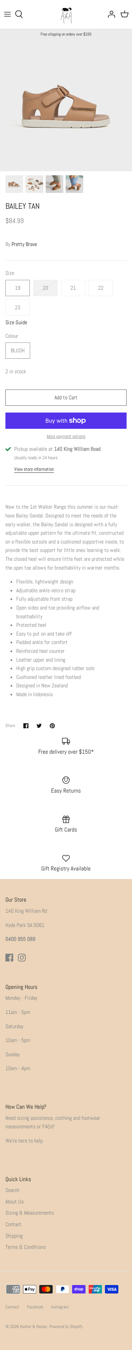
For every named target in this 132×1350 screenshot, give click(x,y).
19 (17, 287)
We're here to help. (24, 1140)
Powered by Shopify (66, 1326)
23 (17, 307)
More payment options (66, 436)
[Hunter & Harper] (66, 14)
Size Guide (16, 322)
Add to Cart (66, 397)
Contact (13, 1224)
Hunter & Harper (33, 1326)
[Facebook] (9, 957)
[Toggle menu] (7, 14)
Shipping (14, 1235)
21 (73, 287)
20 (45, 287)
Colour (11, 335)
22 (101, 287)
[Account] (109, 14)
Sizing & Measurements (29, 1212)
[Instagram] (22, 957)
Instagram (59, 1307)
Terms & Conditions (25, 1247)
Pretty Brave (24, 244)
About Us (14, 1201)
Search (12, 1190)
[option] (66, 105)
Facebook (35, 1307)
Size (9, 272)
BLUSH (18, 350)
